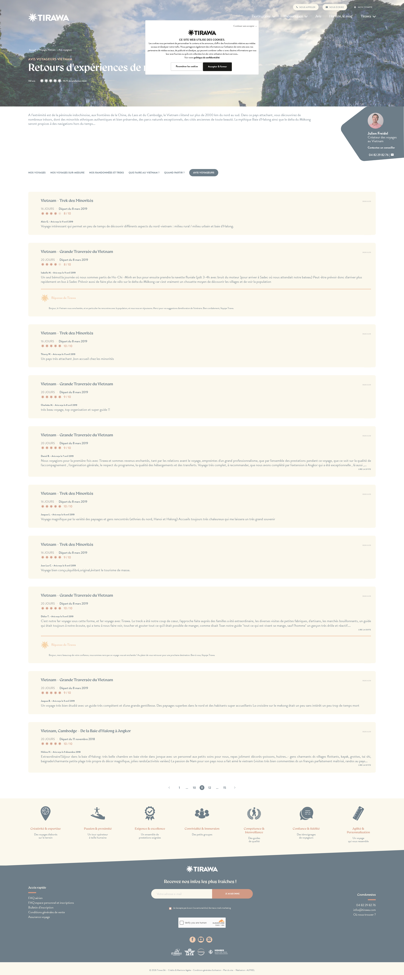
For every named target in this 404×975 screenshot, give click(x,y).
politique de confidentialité (207, 57)
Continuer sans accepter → (245, 26)
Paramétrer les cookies (187, 66)
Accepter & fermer (217, 66)
